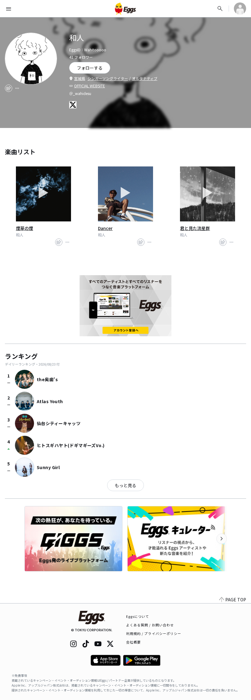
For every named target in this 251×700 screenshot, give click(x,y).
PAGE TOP (235, 599)
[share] (8, 88)
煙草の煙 (24, 228)
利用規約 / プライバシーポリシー (154, 633)
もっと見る (125, 485)
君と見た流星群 (195, 228)
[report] (17, 88)
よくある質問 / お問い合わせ (150, 624)
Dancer (105, 228)
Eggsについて (137, 616)
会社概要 (133, 642)
